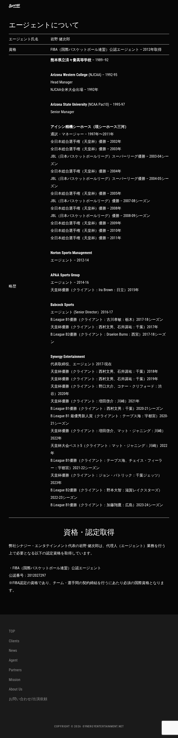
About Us (15, 689)
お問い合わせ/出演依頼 (28, 699)
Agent (13, 660)
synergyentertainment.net (103, 726)
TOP (12, 631)
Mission (14, 680)
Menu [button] (163, 6)
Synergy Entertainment (18, 6)
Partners (15, 670)
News (13, 650)
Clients (14, 641)
